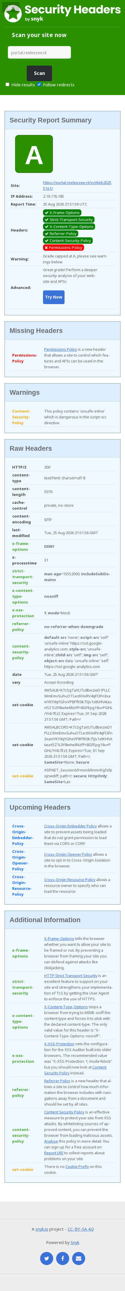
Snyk (75, 1242)
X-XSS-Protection (59, 1043)
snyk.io (41, 1229)
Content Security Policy (64, 1112)
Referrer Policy (57, 1080)
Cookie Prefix (77, 1166)
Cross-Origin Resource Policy (69, 879)
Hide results (22, 84)
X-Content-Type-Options (66, 1006)
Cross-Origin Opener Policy (68, 854)
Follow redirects (58, 84)
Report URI (53, 1152)
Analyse (51, 1141)
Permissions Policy (60, 349)
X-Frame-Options (59, 938)
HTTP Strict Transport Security (70, 975)
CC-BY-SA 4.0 (81, 1229)
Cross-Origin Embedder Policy (70, 826)
